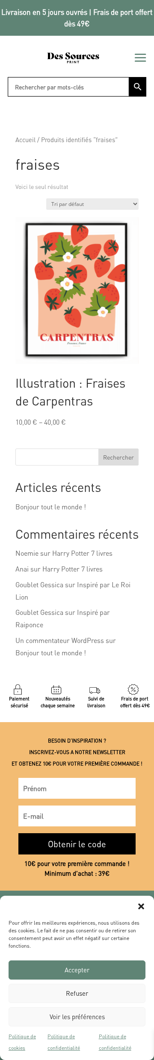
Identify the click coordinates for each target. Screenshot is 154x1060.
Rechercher (118, 457)
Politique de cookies (22, 1042)
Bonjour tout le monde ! (50, 506)
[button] (141, 906)
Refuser (77, 993)
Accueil (25, 139)
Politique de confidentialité (63, 1042)
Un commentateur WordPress (59, 640)
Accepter (77, 970)
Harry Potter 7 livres (82, 553)
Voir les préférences (77, 1016)
